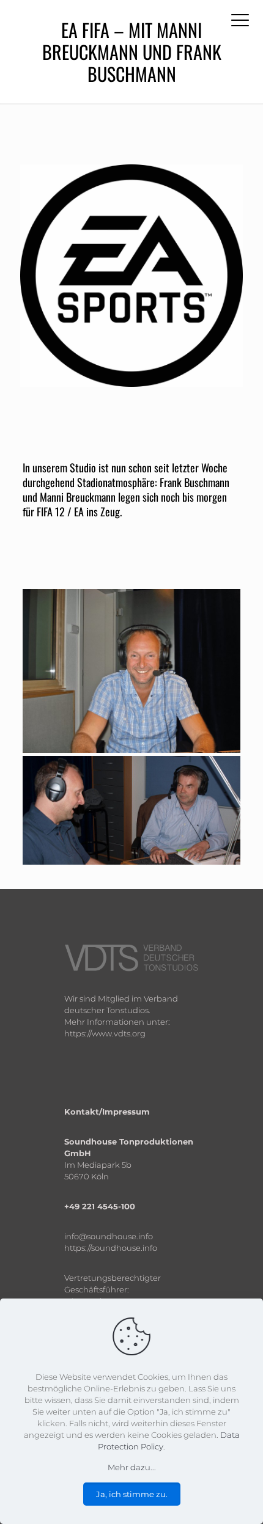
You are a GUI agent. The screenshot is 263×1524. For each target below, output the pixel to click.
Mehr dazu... (132, 1467)
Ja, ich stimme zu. (132, 1494)
